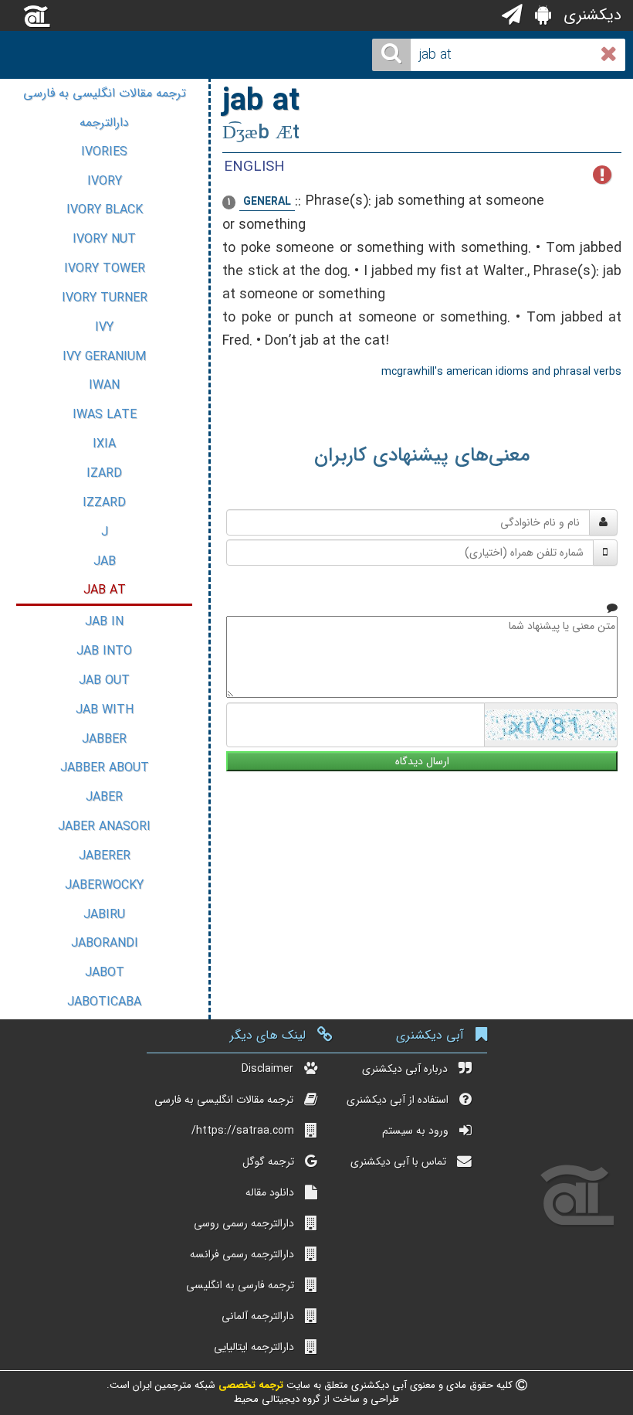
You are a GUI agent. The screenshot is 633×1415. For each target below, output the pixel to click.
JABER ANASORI (104, 826)
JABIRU (104, 914)
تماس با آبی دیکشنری (398, 1161)
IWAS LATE (105, 414)
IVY (104, 327)
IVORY (104, 181)
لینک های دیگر (268, 1035)
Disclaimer (267, 1068)
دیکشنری (590, 15)
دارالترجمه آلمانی (258, 1316)
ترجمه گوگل (268, 1161)
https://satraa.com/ (242, 1130)
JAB (104, 561)
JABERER (104, 856)
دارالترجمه (104, 122)
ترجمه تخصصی (249, 1385)
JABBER (104, 739)
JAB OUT (104, 680)
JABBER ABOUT (104, 767)
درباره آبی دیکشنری (405, 1068)
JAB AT (104, 590)
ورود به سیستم (415, 1130)
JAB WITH (105, 709)
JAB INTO (104, 651)
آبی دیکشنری (430, 1035)
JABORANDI (104, 943)
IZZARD (104, 502)
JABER (104, 797)
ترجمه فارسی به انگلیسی (240, 1285)
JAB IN (104, 621)
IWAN (104, 385)
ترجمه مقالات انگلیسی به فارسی (104, 93)
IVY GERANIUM (104, 356)
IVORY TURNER (104, 298)
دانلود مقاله (269, 1192)
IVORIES (104, 152)
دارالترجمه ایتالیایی (254, 1346)
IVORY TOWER (104, 268)
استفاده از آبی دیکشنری (398, 1099)
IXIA (104, 444)
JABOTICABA (104, 1002)
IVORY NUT (104, 239)
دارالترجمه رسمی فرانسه (242, 1254)
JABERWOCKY (104, 885)
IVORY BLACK (104, 209)
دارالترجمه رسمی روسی (244, 1223)
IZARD (104, 473)
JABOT (104, 972)
